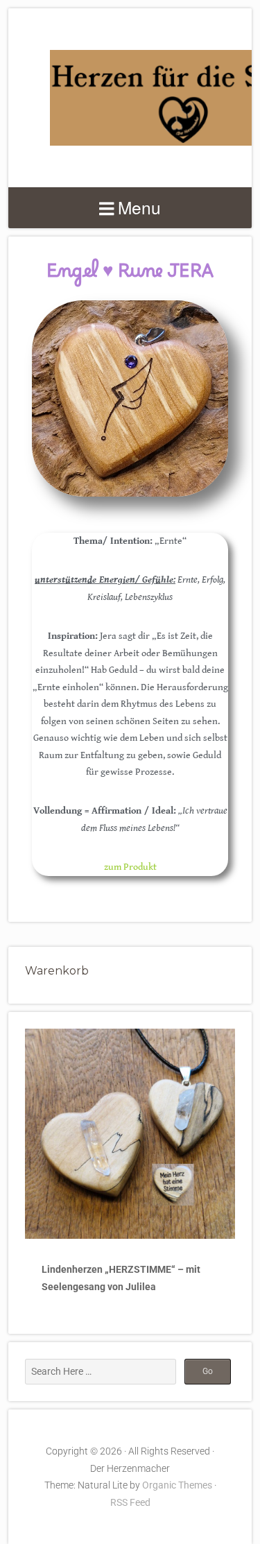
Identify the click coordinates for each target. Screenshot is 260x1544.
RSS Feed (130, 1502)
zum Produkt (130, 867)
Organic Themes (177, 1485)
